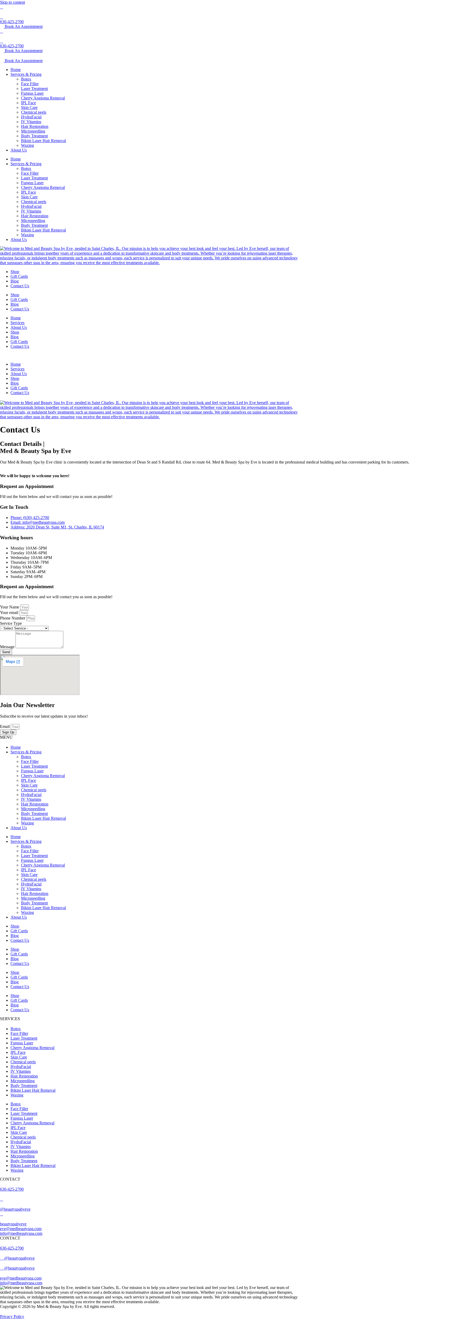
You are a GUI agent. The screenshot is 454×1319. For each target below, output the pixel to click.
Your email (9, 612)
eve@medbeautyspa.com (21, 1228)
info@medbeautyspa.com (21, 1233)
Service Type (11, 623)
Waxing (27, 145)
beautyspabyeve (13, 1224)
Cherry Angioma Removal (43, 98)
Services (17, 322)
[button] (150, 355)
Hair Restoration (34, 126)
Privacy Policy (12, 1316)
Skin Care (29, 107)
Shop (15, 271)
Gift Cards (19, 276)
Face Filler (30, 84)
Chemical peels (33, 112)
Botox (26, 79)
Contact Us (20, 286)
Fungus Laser (32, 93)
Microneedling (33, 131)
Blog (15, 281)
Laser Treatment (34, 88)
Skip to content (12, 2)
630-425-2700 (12, 21)
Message (8, 647)
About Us (19, 150)
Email (5, 726)
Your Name (10, 607)
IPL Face (28, 102)
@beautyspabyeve (15, 1209)
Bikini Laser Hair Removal (43, 140)
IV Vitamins (31, 121)
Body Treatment (34, 136)
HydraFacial (31, 117)
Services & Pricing (26, 74)
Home (16, 69)
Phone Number (13, 618)
